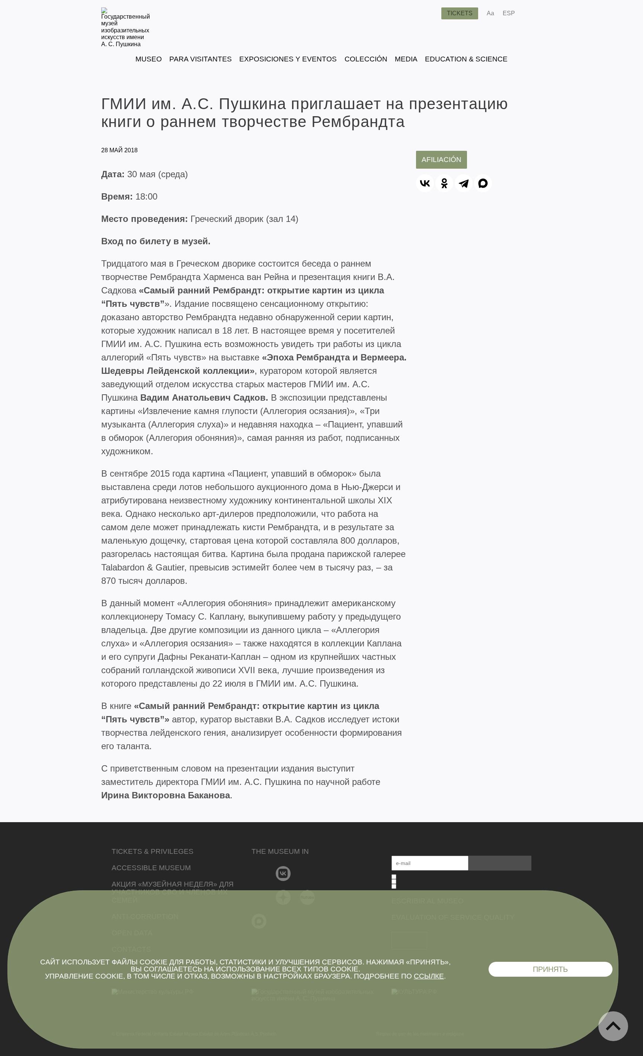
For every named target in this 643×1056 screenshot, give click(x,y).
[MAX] (483, 183)
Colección (366, 59)
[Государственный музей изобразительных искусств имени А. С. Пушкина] (125, 44)
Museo (148, 59)
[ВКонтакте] (425, 183)
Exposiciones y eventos (288, 59)
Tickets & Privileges (152, 851)
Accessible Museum (151, 868)
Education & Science (466, 59)
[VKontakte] (283, 873)
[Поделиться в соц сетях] (531, 13)
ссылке (429, 976)
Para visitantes (200, 59)
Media (406, 59)
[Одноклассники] (444, 183)
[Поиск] (430, 13)
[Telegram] (464, 183)
